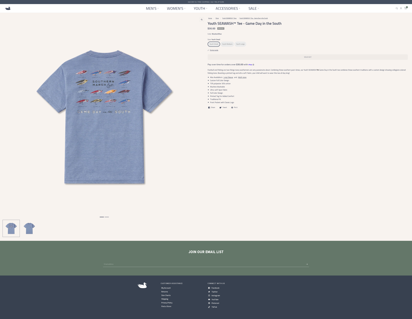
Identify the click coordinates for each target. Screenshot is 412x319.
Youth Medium (227, 44)
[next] (201, 125)
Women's (175, 8)
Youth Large (240, 44)
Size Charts (166, 295)
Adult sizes (242, 77)
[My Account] (401, 8)
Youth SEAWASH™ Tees (229, 18)
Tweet (225, 107)
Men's (151, 8)
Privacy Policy (166, 302)
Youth (199, 8)
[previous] (7, 125)
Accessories (227, 8)
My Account (166, 287)
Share (213, 107)
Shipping (164, 298)
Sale (252, 8)
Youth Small (214, 44)
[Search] (397, 8)
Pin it (236, 107)
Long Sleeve (228, 77)
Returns (164, 291)
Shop (217, 18)
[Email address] (307, 264)
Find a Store (166, 306)
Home (210, 18)
